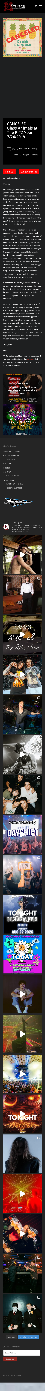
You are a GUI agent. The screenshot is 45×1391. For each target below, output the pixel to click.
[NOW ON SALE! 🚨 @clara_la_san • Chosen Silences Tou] (22, 1153)
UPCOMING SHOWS (11, 455)
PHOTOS (6, 468)
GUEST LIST (8, 464)
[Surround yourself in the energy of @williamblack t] (22, 1034)
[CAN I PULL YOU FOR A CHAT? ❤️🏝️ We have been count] (22, 874)
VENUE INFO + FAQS (11, 451)
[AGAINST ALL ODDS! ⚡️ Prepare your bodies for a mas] (22, 674)
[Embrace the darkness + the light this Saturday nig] (22, 1193)
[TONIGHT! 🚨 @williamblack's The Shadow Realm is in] (22, 914)
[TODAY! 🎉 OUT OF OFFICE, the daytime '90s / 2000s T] (22, 954)
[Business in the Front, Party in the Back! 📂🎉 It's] (22, 594)
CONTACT (7, 472)
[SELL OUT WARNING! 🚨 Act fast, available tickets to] (22, 1273)
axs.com (30, 359)
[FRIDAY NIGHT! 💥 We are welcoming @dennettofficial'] (22, 634)
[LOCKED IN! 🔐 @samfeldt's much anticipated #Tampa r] (22, 714)
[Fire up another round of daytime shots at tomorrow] (22, 1074)
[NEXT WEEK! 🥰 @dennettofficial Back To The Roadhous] (22, 994)
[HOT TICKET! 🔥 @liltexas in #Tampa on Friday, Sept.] (22, 754)
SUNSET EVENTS (10, 480)
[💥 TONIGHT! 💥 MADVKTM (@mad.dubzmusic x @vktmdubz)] (22, 1114)
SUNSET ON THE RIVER (15, 484)
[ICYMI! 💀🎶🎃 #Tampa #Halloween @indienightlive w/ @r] (22, 794)
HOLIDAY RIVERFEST (14, 488)
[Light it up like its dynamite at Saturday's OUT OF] (22, 1233)
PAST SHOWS (11, 459)
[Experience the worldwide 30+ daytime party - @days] (22, 834)
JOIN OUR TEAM (12, 475)
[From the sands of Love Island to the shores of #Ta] (22, 554)
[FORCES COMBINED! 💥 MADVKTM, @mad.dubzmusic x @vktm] (22, 1313)
